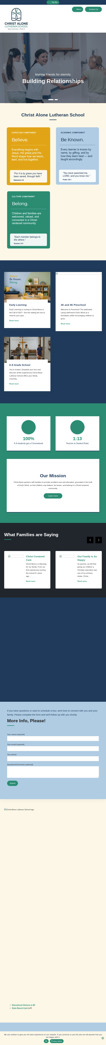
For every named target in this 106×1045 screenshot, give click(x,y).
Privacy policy (56, 1041)
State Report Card (20, 1008)
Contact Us (93, 9)
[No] (102, 1038)
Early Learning (18, 305)
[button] (51, 99)
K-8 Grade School (19, 365)
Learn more (53, 496)
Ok (46, 1041)
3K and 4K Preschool (73, 305)
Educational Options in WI (23, 1005)
